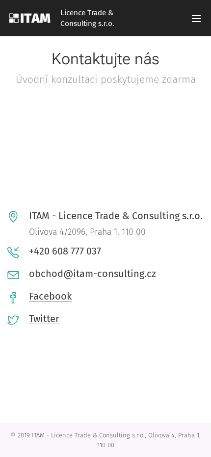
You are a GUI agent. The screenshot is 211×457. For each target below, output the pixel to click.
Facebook (50, 296)
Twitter (44, 319)
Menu (196, 18)
